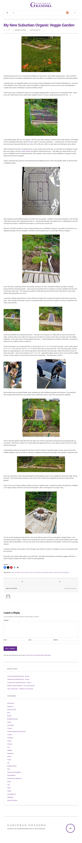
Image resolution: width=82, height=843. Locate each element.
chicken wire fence (29, 572)
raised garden (65, 572)
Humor (9, 759)
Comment (6, 620)
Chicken (9, 728)
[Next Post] (59, 581)
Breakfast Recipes (12, 719)
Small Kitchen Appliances (14, 778)
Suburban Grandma (20, 30)
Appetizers (10, 706)
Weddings (10, 797)
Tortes (9, 788)
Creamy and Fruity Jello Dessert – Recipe (19, 682)
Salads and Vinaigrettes (14, 772)
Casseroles (10, 725)
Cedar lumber (26, 151)
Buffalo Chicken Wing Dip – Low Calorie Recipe (21, 685)
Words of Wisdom (12, 800)
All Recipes (10, 703)
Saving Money (11, 775)
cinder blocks (37, 572)
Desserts (9, 744)
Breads (9, 716)
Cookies (9, 734)
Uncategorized (11, 794)
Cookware (10, 737)
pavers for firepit (57, 572)
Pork (8, 769)
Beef (8, 712)
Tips (8, 784)
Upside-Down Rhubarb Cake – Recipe (18, 679)
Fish (8, 747)
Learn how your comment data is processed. (38, 655)
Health (9, 756)
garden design (48, 572)
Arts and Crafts (35, 30)
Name (5, 639)
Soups (9, 781)
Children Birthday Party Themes (16, 731)
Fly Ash (30, 142)
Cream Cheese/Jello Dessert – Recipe (18, 676)
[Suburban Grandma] (41, 4)
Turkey (9, 791)
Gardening (10, 753)
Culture (9, 741)
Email (30, 639)
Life (8, 763)
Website (55, 639)
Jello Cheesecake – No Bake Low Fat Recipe (20, 688)
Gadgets (9, 750)
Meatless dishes (11, 766)
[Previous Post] (22, 581)
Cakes (9, 722)
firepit (43, 572)
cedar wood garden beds (17, 572)
